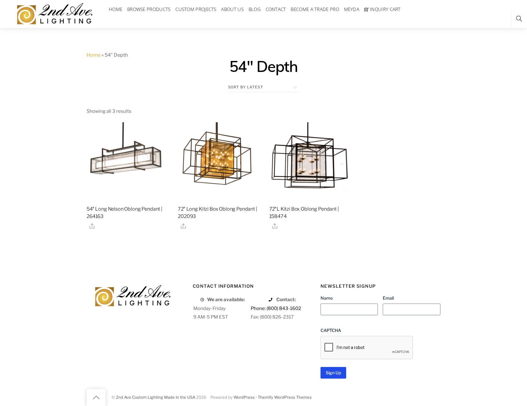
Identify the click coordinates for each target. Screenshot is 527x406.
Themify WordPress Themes (285, 397)
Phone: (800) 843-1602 (276, 308)
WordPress (244, 397)
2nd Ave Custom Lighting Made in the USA (155, 397)
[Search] (519, 18)
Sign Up (333, 372)
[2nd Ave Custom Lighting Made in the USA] (54, 13)
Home (94, 55)
